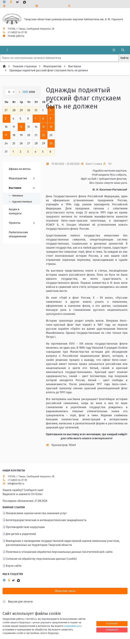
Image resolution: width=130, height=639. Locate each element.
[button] (119, 136)
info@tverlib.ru (16, 483)
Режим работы (16, 35)
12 (21, 126)
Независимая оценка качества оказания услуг (36, 513)
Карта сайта (13, 565)
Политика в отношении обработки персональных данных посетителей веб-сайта (59, 551)
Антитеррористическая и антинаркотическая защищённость (46, 520)
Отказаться (112, 630)
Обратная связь (65, 591)
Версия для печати (20, 601)
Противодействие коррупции (25, 527)
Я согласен (112, 623)
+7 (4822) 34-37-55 (17, 32)
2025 (25, 91)
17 (6, 135)
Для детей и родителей (21, 534)
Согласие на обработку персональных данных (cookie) (41, 558)
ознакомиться (72, 626)
